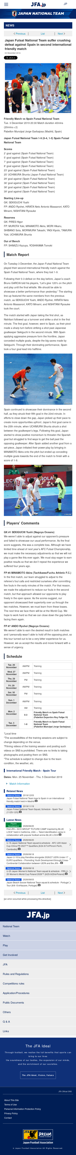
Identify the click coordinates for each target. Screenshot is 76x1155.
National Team (11, 926)
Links (6, 1031)
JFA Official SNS (65, 1091)
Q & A (6, 1021)
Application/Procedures (16, 993)
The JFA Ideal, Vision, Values (38, 1075)
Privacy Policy (11, 1113)
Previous (20, 33)
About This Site (11, 1100)
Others (7, 1012)
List (43, 33)
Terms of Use (10, 1104)
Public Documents (13, 1002)
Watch (6, 936)
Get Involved (10, 955)
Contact (8, 1117)
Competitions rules (13, 983)
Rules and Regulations (16, 974)
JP (65, 4)
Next (60, 33)
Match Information (20, 783)
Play (5, 945)
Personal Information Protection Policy (22, 1108)
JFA (5, 964)
